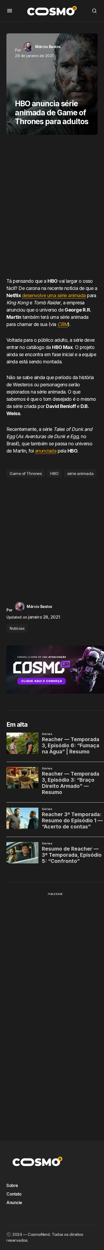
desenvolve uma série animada (54, 295)
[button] (9, 10)
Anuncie (14, 1202)
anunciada (45, 451)
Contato (14, 1194)
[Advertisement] (52, 208)
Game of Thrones (26, 473)
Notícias (17, 628)
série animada (80, 473)
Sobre (12, 1185)
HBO (54, 473)
